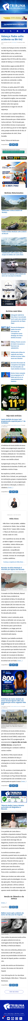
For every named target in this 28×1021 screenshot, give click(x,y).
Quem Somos (11, 1013)
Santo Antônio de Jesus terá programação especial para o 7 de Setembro (13, 421)
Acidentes (13, 917)
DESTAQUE (14, 42)
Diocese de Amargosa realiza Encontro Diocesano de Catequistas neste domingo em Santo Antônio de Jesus (17, 332)
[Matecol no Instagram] (14, 158)
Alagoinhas (13, 811)
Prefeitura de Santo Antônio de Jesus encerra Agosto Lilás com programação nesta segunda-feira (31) (13, 701)
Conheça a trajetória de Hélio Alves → (14, 562)
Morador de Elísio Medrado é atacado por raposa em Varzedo (12, 568)
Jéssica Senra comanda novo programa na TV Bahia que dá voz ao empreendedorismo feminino (18, 377)
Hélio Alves (17, 1013)
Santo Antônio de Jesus (16, 425)
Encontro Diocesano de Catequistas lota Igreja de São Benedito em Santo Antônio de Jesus (18, 366)
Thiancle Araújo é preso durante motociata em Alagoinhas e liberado (12, 807)
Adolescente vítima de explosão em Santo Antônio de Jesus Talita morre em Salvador (18, 355)
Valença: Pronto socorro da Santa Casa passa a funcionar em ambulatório (18, 345)
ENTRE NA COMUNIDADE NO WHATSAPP (14, 152)
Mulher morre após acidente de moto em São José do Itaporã (12, 914)
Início (5, 1013)
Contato (22, 1013)
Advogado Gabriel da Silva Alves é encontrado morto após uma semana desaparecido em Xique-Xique (18, 319)
